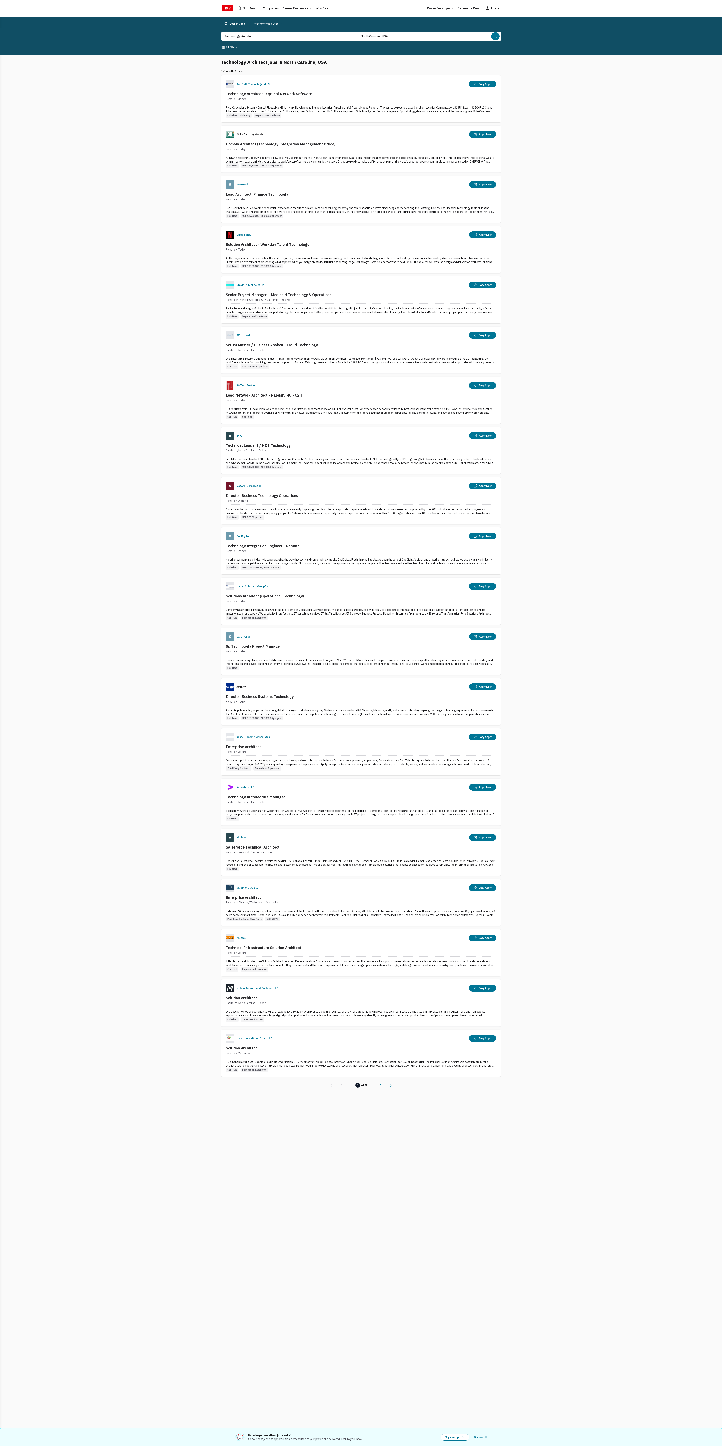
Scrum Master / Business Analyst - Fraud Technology (272, 344)
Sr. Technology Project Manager (253, 646)
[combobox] (284, 36)
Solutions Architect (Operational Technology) (265, 596)
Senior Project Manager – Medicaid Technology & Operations (278, 294)
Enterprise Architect (243, 746)
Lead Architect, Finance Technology (257, 194)
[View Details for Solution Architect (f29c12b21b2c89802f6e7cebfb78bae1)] (361, 1053)
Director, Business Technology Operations (262, 495)
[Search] (495, 36)
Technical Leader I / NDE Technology (258, 445)
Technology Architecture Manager (255, 796)
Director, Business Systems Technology (260, 696)
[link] (331, 1085)
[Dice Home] (227, 8)
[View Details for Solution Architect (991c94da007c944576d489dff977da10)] (361, 1002)
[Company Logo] (230, 84)
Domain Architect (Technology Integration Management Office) (281, 144)
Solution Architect (241, 997)
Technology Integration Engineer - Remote (263, 545)
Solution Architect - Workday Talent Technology (267, 244)
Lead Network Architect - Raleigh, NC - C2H (264, 395)
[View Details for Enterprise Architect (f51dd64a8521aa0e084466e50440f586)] (361, 902)
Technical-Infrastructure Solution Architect (263, 947)
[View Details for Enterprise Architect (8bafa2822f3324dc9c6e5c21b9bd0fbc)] (361, 751)
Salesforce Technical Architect (253, 847)
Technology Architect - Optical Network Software (269, 93)
